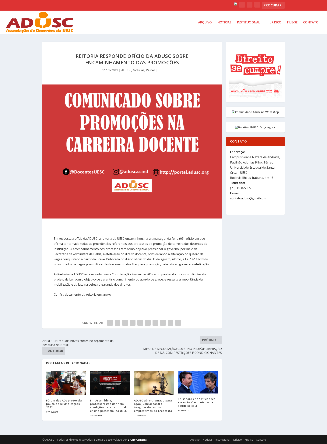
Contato (310, 22)
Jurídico (275, 22)
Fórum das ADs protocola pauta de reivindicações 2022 (64, 404)
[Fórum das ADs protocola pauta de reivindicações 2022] (66, 383)
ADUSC (126, 70)
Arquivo (205, 22)
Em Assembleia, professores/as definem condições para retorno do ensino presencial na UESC (109, 406)
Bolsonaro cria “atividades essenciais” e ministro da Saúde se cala (196, 402)
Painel (150, 70)
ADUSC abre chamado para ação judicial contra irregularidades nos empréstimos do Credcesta (153, 406)
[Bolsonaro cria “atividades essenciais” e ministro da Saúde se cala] (198, 382)
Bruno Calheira (137, 439)
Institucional (248, 22)
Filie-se (292, 22)
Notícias (224, 22)
